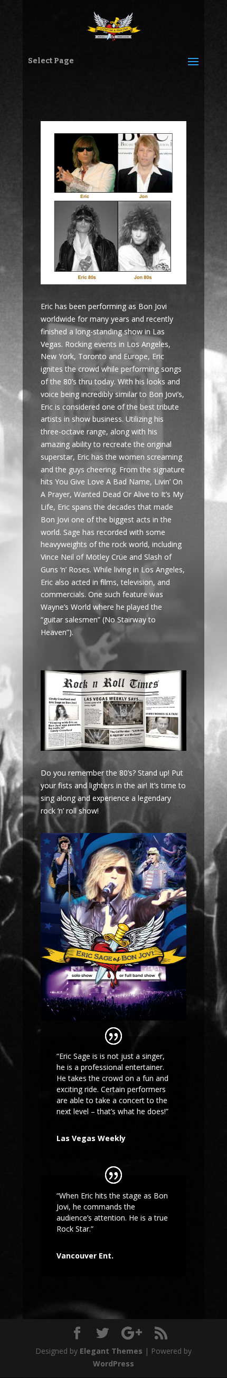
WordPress (113, 1364)
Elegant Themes (111, 1351)
